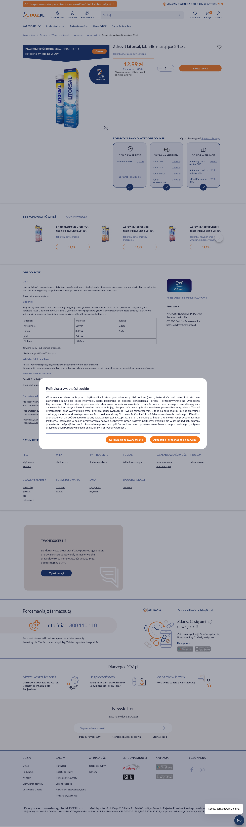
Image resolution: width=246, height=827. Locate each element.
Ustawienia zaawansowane (126, 439)
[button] (239, 820)
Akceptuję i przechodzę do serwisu (174, 439)
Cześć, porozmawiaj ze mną (223, 808)
